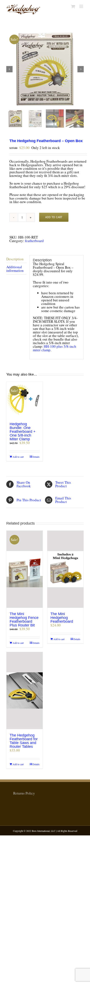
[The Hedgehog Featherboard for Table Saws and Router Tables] (24, 690)
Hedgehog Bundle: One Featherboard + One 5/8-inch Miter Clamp (23, 431)
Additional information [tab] (15, 268)
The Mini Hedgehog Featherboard (61, 618)
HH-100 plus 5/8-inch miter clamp (54, 348)
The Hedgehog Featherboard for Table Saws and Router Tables (24, 741)
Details (36, 456)
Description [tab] (15, 259)
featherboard (34, 240)
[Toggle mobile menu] (81, 6)
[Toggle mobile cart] (73, 6)
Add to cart (53, 217)
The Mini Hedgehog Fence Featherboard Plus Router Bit (24, 619)
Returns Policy (24, 793)
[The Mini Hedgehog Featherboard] (65, 569)
